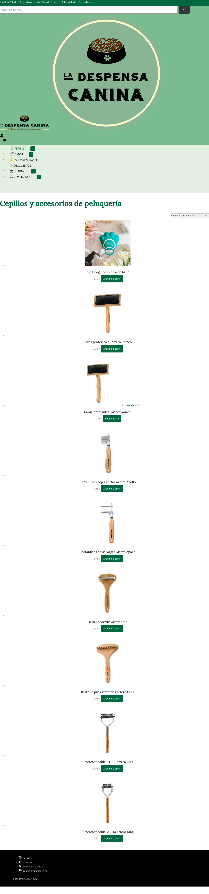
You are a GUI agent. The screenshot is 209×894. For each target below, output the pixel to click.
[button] (26, 147)
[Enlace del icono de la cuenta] (2, 136)
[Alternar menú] (32, 148)
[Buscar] (184, 10)
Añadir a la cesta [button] (112, 278)
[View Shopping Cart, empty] (2, 142)
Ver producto (112, 418)
